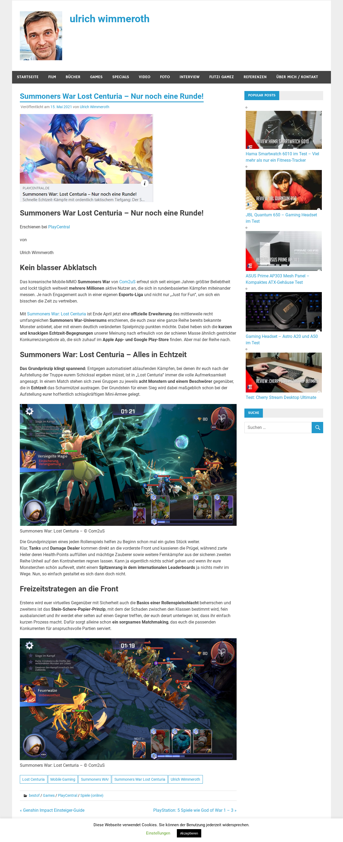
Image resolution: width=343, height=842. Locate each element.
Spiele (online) (91, 795)
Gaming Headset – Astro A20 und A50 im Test (282, 339)
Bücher (73, 77)
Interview (190, 77)
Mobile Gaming (62, 779)
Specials (120, 77)
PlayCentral (59, 226)
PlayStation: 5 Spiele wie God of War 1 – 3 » (195, 810)
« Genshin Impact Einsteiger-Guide (52, 810)
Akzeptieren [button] (189, 833)
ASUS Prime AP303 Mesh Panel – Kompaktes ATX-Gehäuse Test (278, 279)
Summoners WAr (95, 779)
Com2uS (127, 281)
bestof (34, 795)
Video (144, 77)
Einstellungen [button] (158, 833)
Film (52, 77)
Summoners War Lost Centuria (139, 779)
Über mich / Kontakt (297, 77)
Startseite (28, 77)
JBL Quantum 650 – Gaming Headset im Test (281, 218)
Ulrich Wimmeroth (94, 107)
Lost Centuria (33, 779)
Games (96, 77)
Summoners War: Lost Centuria (56, 313)
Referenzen (255, 77)
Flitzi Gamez (221, 77)
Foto (165, 77)
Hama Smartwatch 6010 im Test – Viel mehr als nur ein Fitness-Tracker (282, 157)
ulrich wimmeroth (110, 19)
